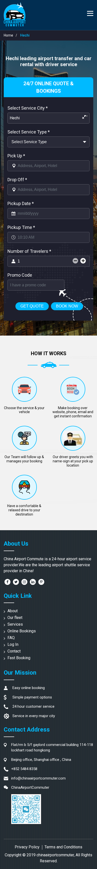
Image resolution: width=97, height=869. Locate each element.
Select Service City (27, 108)
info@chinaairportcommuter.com (38, 778)
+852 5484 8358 (24, 769)
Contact (14, 651)
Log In (12, 644)
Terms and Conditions (63, 847)
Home (8, 35)
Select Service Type (28, 131)
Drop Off (17, 179)
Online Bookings (21, 631)
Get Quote (32, 306)
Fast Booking (18, 657)
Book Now (67, 306)
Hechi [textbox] (47, 118)
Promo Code (19, 275)
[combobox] (48, 118)
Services (15, 624)
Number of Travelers (29, 251)
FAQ (11, 637)
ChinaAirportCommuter (30, 787)
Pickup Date (20, 203)
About (12, 610)
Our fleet (14, 617)
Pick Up (16, 155)
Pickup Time (21, 227)
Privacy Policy (27, 847)
